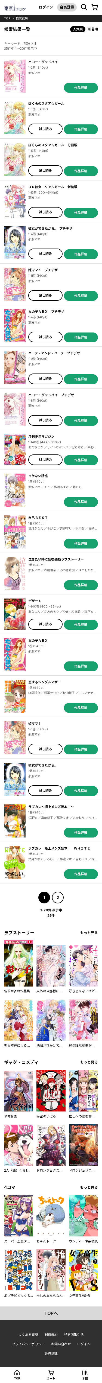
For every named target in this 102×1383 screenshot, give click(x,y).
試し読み (45, 129)
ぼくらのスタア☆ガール (46, 103)
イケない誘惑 (38, 476)
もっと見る (89, 933)
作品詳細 (80, 88)
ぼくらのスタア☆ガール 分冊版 (52, 145)
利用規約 (51, 1335)
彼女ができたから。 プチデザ (50, 228)
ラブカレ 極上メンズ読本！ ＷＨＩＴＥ (59, 848)
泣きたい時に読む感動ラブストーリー (56, 559)
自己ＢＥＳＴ (38, 518)
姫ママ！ (34, 724)
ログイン (46, 7)
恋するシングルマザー (44, 682)
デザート (34, 601)
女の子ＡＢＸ (38, 640)
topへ (51, 1313)
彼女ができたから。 (43, 765)
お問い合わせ (61, 1344)
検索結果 (22, 18)
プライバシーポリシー (28, 1344)
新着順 (93, 29)
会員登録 (67, 7)
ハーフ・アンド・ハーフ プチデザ (54, 353)
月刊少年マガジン (41, 436)
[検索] (84, 7)
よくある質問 (28, 1335)
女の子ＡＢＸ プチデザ (46, 312)
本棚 (85, 1378)
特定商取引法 (74, 1335)
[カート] (94, 7)
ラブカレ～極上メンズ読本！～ (51, 807)
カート (51, 1378)
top (7, 18)
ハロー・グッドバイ (43, 62)
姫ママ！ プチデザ (43, 270)
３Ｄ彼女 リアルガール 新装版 (52, 187)
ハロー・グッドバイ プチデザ (51, 395)
